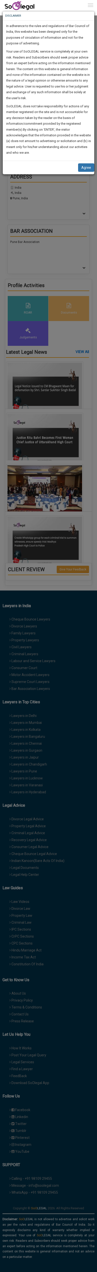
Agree (86, 168)
